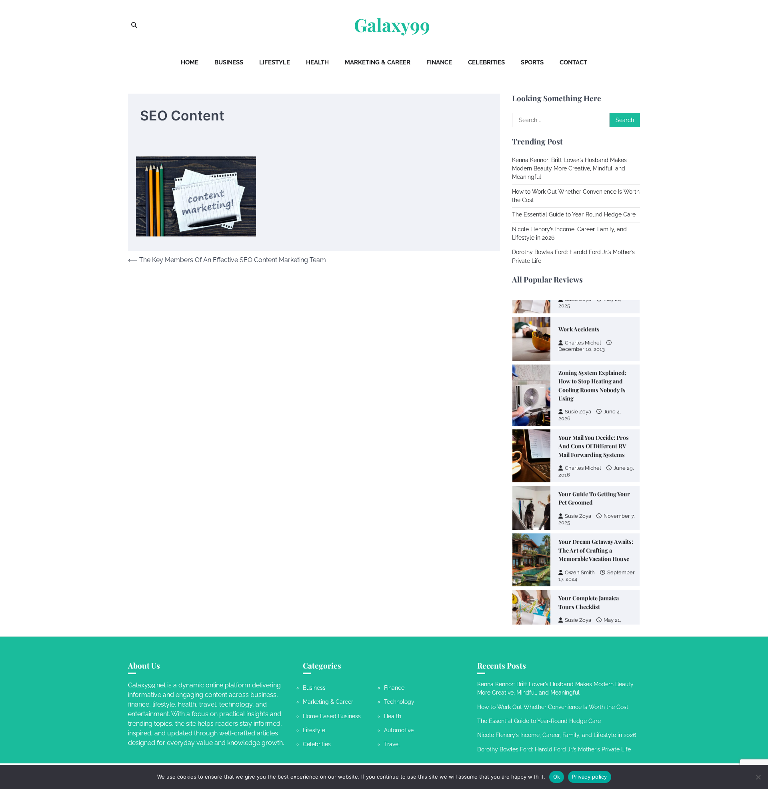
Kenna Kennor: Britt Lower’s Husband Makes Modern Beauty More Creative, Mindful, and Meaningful (569, 168)
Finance (439, 62)
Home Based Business (332, 716)
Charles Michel (583, 337)
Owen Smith (580, 566)
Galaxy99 (392, 25)
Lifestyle (274, 62)
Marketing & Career (377, 62)
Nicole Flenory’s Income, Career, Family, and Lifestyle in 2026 (556, 735)
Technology (399, 702)
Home (189, 62)
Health (317, 62)
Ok (556, 776)
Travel (392, 744)
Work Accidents (579, 323)
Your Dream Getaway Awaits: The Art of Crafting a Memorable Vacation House (595, 544)
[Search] (134, 25)
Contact (573, 62)
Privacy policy (589, 776)
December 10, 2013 (581, 343)
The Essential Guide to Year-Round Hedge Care (574, 214)
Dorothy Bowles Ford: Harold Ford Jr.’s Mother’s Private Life (554, 749)
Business (228, 62)
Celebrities (486, 62)
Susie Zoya (578, 406)
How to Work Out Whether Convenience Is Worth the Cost (552, 707)
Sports (532, 62)
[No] (758, 777)
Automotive (399, 730)
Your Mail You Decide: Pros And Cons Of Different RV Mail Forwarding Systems (593, 440)
